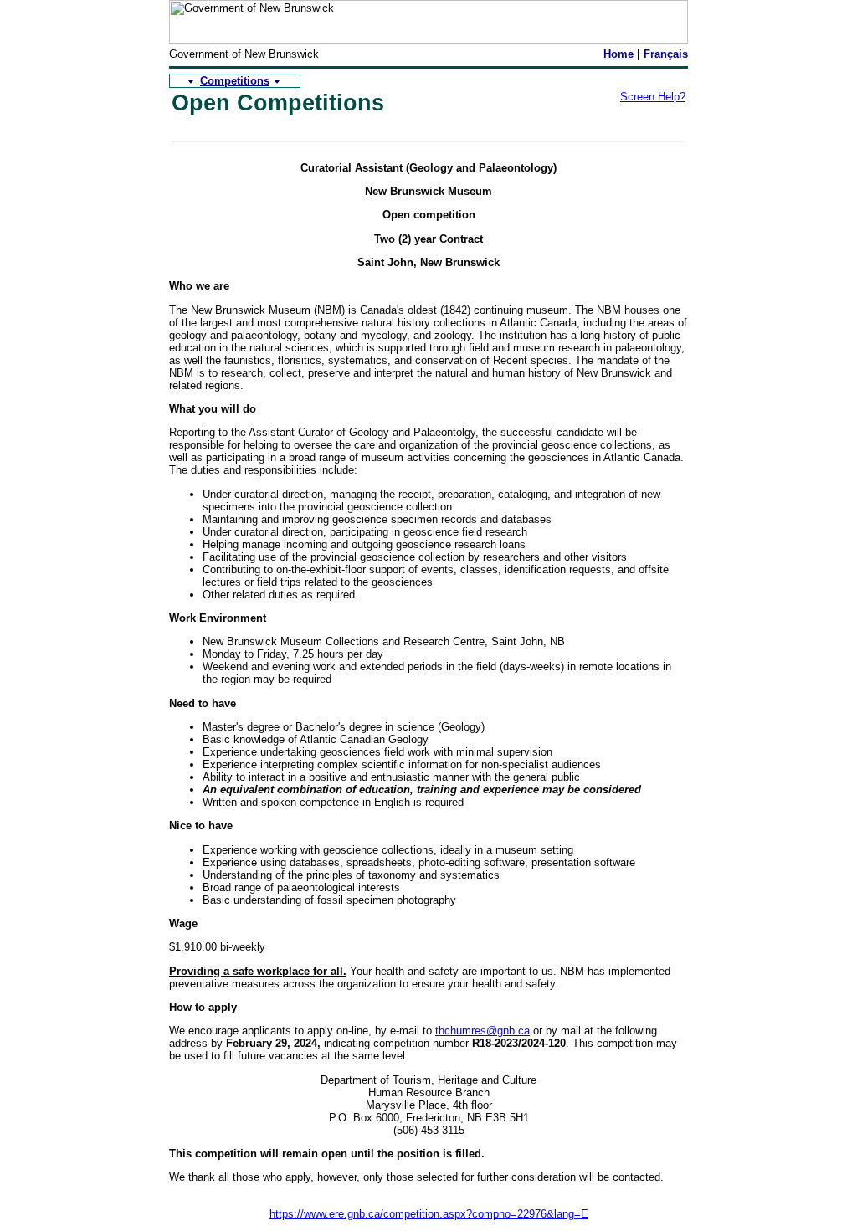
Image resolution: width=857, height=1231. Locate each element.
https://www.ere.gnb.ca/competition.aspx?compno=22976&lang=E (428, 1214)
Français (666, 54)
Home (618, 54)
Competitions (234, 80)
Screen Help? (652, 96)
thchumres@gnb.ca (482, 1030)
